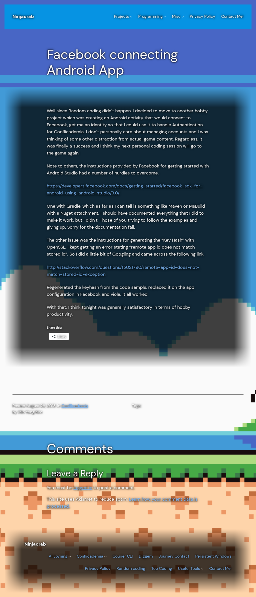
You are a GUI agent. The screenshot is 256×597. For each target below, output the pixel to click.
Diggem (146, 556)
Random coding (130, 568)
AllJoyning (58, 556)
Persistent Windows (213, 556)
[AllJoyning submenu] (69, 556)
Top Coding (161, 568)
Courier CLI (122, 556)
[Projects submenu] (131, 16)
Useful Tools (189, 568)
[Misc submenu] (183, 16)
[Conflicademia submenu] (105, 556)
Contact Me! (220, 568)
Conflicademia (75, 405)
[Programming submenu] (165, 16)
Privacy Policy (97, 568)
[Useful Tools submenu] (202, 569)
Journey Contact (174, 556)
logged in (83, 487)
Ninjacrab (23, 16)
